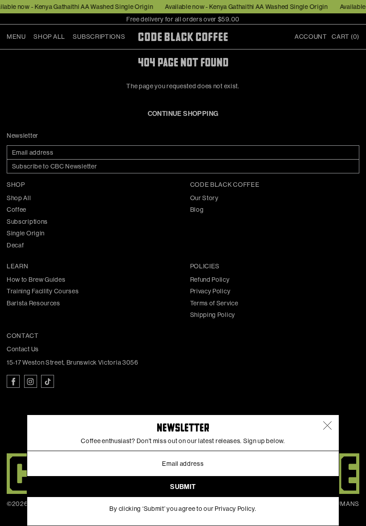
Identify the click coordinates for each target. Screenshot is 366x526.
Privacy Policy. (236, 508)
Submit (182, 487)
